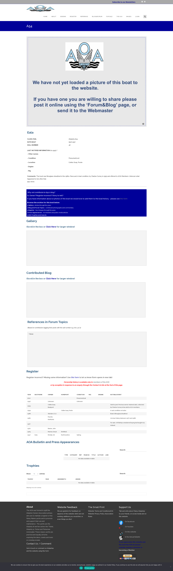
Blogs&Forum (97, 16)
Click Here (51, 227)
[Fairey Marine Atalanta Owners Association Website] (38, 8)
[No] (170, 567)
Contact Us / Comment (38, 543)
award (77, 479)
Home (45, 16)
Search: (123, 450)
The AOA (119, 16)
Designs (63, 16)
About (53, 16)
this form (123, 199)
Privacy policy (89, 568)
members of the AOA (101, 382)
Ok (81, 568)
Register (73, 16)
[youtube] (145, 2)
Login (137, 16)
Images (128, 16)
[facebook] (142, 2)
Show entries (35, 474)
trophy (30, 479)
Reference (84, 16)
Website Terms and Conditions (99, 511)
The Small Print (96, 507)
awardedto (61, 479)
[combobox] (35, 474)
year (47, 479)
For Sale (109, 16)
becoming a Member (127, 550)
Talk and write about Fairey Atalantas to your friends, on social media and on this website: (132, 513)
